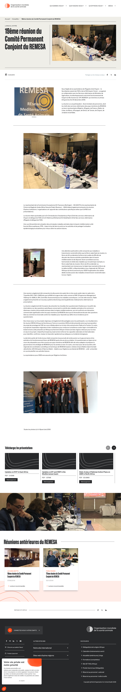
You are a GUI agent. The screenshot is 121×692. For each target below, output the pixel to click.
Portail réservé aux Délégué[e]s (93, 668)
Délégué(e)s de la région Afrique (93, 647)
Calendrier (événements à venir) (93, 651)
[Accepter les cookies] (35, 683)
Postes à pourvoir (12, 653)
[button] (4, 689)
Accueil (7, 19)
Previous (108, 448)
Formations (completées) (91, 660)
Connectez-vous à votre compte (25, 630)
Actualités (15, 19)
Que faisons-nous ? (76, 6)
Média (110, 6)
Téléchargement (11, 480)
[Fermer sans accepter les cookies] (8, 683)
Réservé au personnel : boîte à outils (95, 676)
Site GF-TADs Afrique (90, 664)
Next (114, 448)
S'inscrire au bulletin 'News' (15, 647)
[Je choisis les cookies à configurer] (21, 683)
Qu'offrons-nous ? (96, 6)
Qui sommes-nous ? (57, 6)
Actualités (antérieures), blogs (93, 655)
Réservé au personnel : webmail (93, 672)
